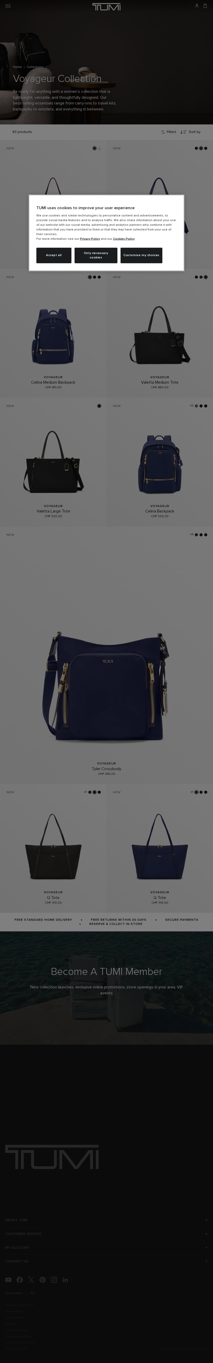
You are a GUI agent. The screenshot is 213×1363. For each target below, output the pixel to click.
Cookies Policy (124, 239)
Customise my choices (141, 255)
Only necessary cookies (96, 255)
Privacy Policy (90, 239)
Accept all (54, 255)
